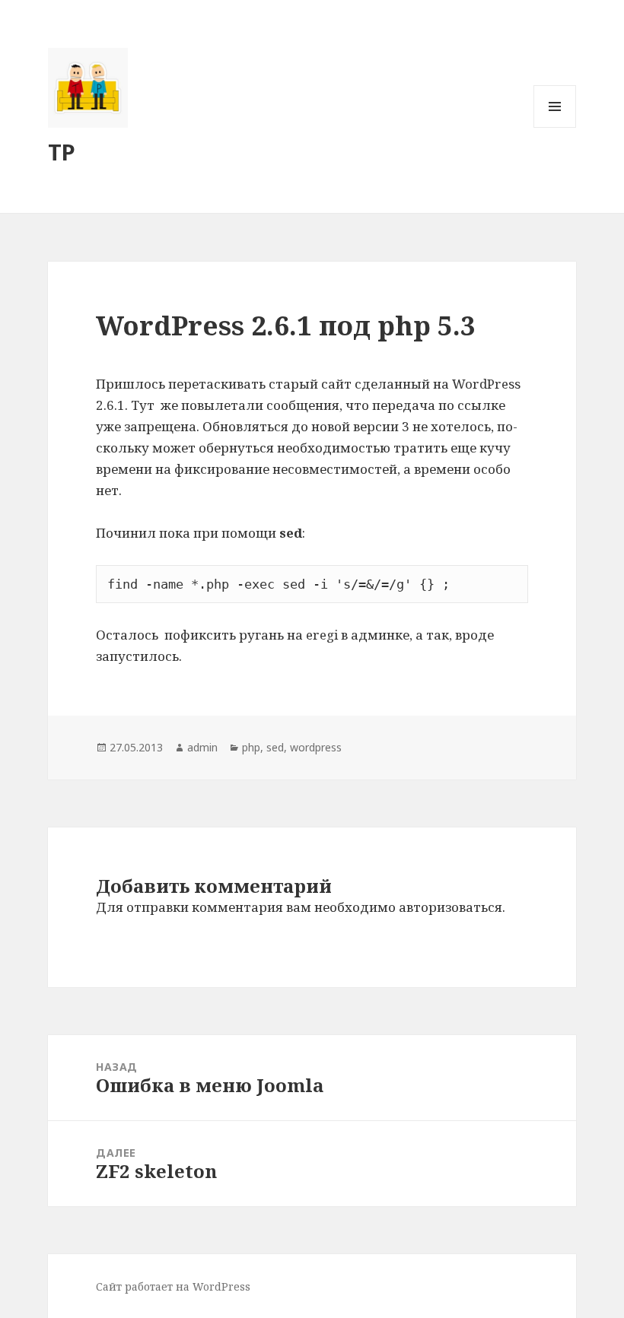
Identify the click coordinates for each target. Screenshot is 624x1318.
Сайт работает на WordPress (173, 1286)
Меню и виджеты (555, 127)
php (251, 747)
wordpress (316, 747)
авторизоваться (450, 907)
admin (202, 747)
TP (61, 152)
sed (275, 747)
